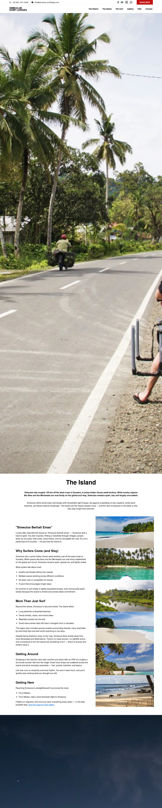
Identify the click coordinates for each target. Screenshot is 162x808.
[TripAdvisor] (122, 2)
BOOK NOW (145, 2)
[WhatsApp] (131, 2)
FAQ (139, 8)
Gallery (130, 8)
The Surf (119, 8)
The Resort (93, 8)
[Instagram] (126, 2)
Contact (148, 8)
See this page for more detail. (41, 704)
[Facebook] (117, 2)
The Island (107, 8)
